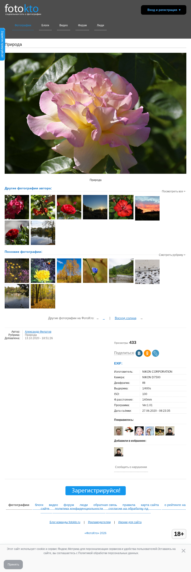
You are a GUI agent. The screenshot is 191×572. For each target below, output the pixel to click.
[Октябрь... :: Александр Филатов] (95, 219)
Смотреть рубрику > (172, 255)
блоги (39, 505)
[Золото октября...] (43, 308)
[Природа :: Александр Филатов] (17, 219)
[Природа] (17, 282)
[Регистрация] (2, 59)
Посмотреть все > (173, 191)
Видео (63, 25)
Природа (31, 335)
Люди (100, 25)
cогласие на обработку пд (128, 508)
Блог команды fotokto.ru (65, 522)
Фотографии (23, 25)
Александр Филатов (38, 331)
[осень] (69, 282)
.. (104, 318)
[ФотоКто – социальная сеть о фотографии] (22, 6)
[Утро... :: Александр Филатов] (147, 220)
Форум (82, 25)
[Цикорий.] (95, 282)
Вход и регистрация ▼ (164, 10)
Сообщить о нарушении (131, 467)
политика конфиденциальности (79, 508)
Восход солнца (125, 318)
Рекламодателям (99, 522)
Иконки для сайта (130, 522)
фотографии (18, 505)
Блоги (45, 25)
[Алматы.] (17, 308)
